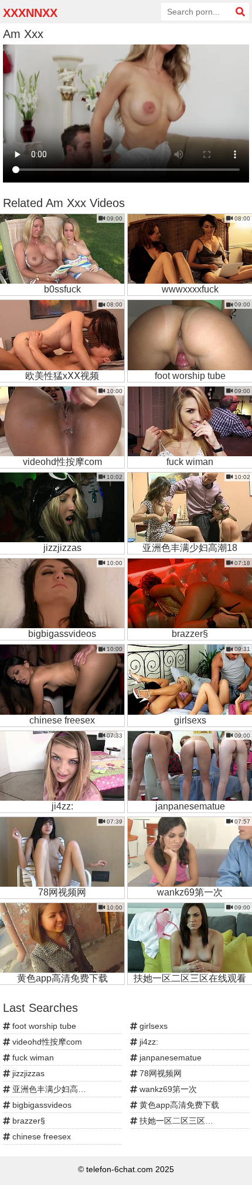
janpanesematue (169, 1057)
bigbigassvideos (40, 1105)
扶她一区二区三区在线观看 (187, 1120)
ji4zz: (147, 1041)
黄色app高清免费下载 (178, 1105)
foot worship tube (43, 1026)
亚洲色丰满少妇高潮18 (53, 1089)
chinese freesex (40, 1136)
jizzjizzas (27, 1073)
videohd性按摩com (46, 1041)
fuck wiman (32, 1057)
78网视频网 (159, 1073)
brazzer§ (27, 1120)
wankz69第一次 (167, 1089)
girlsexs (152, 1026)
